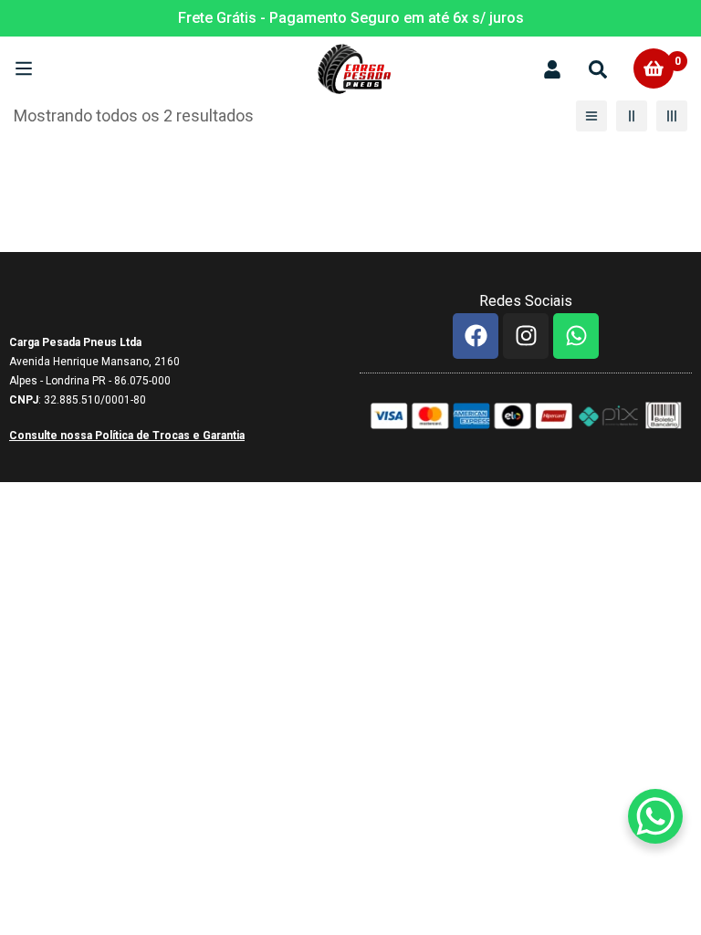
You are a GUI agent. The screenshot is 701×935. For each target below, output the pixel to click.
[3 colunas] (671, 115)
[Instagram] (526, 336)
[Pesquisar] (598, 68)
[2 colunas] (631, 115)
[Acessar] (552, 68)
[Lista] (591, 115)
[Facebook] (475, 336)
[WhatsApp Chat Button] (655, 816)
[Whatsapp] (576, 336)
